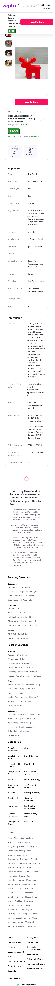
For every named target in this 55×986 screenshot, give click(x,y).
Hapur (29, 867)
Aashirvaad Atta (32, 684)
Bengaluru (12, 846)
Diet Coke (12, 625)
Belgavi (28, 842)
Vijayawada (20, 926)
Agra (10, 838)
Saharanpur (21, 914)
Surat (18, 918)
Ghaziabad (22, 863)
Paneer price (13, 735)
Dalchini (11, 672)
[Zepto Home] (9, 6)
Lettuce (37, 676)
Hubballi (34, 872)
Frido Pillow (23, 634)
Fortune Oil (34, 697)
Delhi (33, 859)
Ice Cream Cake (15, 591)
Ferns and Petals (15, 705)
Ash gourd (12, 663)
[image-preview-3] (8, 63)
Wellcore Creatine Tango (18, 613)
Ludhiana (34, 888)
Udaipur (35, 918)
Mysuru (20, 897)
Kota (32, 884)
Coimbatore (22, 855)
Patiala (19, 905)
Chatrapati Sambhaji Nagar (19, 851)
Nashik (36, 897)
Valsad (20, 922)
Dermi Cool (13, 638)
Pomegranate (14, 659)
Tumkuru (26, 918)
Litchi (31, 617)
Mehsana (29, 893)
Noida (10, 901)
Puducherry (13, 909)
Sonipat (11, 918)
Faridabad (12, 863)
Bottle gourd (23, 663)
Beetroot (25, 659)
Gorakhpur (34, 863)
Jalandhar (12, 880)
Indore (22, 876)
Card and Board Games (24, 596)
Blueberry (34, 672)
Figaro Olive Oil (31, 689)
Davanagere (13, 859)
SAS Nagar (32, 914)
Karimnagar (31, 880)
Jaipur (29, 876)
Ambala (29, 838)
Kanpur (21, 880)
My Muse (19, 684)
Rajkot (29, 909)
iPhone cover (13, 621)
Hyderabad (12, 876)
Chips (30, 714)
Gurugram (20, 867)
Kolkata (25, 884)
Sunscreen (24, 587)
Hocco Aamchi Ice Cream (29, 625)
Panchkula (28, 901)
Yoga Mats (27, 600)
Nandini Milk (13, 693)
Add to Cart (37, 22)
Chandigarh (32, 846)
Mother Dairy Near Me (18, 697)
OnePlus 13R (13, 608)
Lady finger (12, 667)
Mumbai (11, 897)
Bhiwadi (21, 846)
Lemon (30, 667)
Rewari (11, 914)
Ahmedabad (19, 838)
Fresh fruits (12, 727)
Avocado (11, 655)
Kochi (17, 884)
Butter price (24, 731)
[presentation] (44, 92)
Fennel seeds (22, 672)
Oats (10, 596)
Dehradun (24, 859)
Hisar (19, 872)
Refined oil (12, 731)
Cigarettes (21, 714)
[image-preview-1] (8, 43)
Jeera (18, 676)
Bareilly (20, 842)
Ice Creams (12, 587)
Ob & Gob (12, 634)
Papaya (11, 676)
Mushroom (27, 676)
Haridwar (12, 872)
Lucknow (24, 888)
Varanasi (29, 922)
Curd (36, 714)
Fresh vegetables (26, 727)
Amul (22, 693)
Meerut (20, 893)
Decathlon (24, 638)
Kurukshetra (13, 888)
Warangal (31, 926)
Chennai (11, 855)
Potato (22, 667)
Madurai (11, 893)
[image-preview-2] (8, 53)
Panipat (11, 905)
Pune (22, 909)
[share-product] (42, 118)
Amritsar (11, 842)
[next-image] (44, 92)
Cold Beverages (30, 591)
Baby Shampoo (14, 600)
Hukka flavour (14, 718)
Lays (21, 689)
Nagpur (28, 897)
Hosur (26, 872)
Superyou (12, 701)
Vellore (11, 926)
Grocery (11, 714)
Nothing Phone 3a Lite (17, 617)
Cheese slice (24, 722)
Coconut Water (28, 621)
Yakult (10, 684)
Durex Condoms (25, 701)
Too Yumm (12, 689)
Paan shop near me (30, 718)
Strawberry (22, 655)
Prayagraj (28, 905)
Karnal (10, 884)
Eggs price (12, 722)
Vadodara (12, 922)
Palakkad (18, 901)
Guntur (11, 867)
